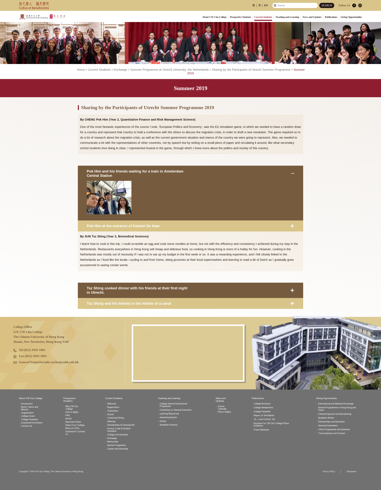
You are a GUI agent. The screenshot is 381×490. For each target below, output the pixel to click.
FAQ (67, 415)
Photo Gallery (224, 412)
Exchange (120, 69)
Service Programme (116, 445)
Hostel (110, 414)
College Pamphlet (262, 412)
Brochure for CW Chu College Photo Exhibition (271, 424)
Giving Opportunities (351, 17)
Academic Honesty (169, 425)
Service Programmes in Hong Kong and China (337, 408)
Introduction (27, 404)
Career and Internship (117, 449)
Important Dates (73, 422)
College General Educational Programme (173, 405)
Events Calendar (222, 407)
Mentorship (112, 442)
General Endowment (328, 426)
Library (163, 421)
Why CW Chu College (71, 407)
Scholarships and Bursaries (331, 422)
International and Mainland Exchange (335, 404)
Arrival (68, 419)
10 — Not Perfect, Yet (264, 419)
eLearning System (168, 417)
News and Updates (312, 17)
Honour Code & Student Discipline (119, 429)
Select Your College (75, 425)
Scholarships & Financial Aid (120, 425)
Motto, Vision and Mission (29, 408)
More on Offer (72, 428)
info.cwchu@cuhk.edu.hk (61, 362)
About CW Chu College (214, 17)
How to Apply (71, 412)
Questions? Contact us (75, 432)
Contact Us (26, 426)
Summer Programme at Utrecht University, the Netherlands (169, 69)
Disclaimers (351, 471)
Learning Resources (169, 414)
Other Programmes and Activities (334, 429)
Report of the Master (264, 415)
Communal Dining (115, 418)
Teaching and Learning (287, 17)
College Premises (29, 419)
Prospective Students (240, 17)
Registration (113, 407)
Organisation (27, 413)
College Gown (28, 416)
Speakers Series (326, 418)
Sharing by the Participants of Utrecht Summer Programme (251, 69)
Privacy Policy (329, 471)
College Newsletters (263, 407)
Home (81, 69)
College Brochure (262, 404)
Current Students (263, 17)
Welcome (111, 404)
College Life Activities (117, 435)
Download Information (32, 423)
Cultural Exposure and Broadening (334, 414)
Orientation (112, 411)
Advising (111, 421)
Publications (331, 17)
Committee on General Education (176, 410)
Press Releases (261, 430)
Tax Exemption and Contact (331, 433)
